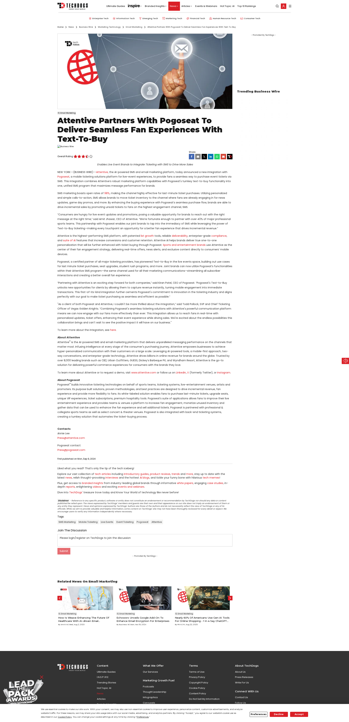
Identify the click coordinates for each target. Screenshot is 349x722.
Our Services (150, 672)
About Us (240, 672)
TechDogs (75, 492)
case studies (215, 483)
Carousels (149, 703)
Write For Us (242, 682)
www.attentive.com (143, 372)
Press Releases (244, 677)
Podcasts (148, 686)
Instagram (223, 372)
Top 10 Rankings (246, 6)
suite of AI (69, 240)
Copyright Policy (198, 682)
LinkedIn (181, 372)
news (68, 477)
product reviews (160, 474)
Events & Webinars (206, 6)
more (189, 474)
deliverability (180, 236)
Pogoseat (63, 176)
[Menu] (290, 6)
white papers (185, 483)
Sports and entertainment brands (184, 245)
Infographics (150, 697)
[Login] (283, 6)
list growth (147, 236)
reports (70, 487)
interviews (111, 477)
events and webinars (131, 487)
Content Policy (197, 693)
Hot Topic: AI (227, 6)
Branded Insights (155, 6)
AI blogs (144, 477)
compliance (219, 236)
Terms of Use (196, 672)
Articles (185, 6)
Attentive (102, 172)
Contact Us (241, 697)
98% (107, 193)
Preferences (258, 714)
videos (97, 487)
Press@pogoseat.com (71, 450)
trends (176, 474)
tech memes (211, 477)
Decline (279, 714)
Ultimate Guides (115, 6)
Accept (299, 714)
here (113, 330)
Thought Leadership (154, 692)
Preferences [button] (143, 716)
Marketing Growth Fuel (158, 680)
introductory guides (136, 474)
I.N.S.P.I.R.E (103, 677)
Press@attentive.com (71, 438)
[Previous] (59, 598)
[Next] (230, 598)
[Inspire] (135, 6)
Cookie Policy (197, 688)
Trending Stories (106, 682)
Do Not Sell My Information (204, 699)
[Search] (277, 6)
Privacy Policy (197, 677)
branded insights (92, 483)
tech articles (103, 474)
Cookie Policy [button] (65, 716)
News (173, 6)
